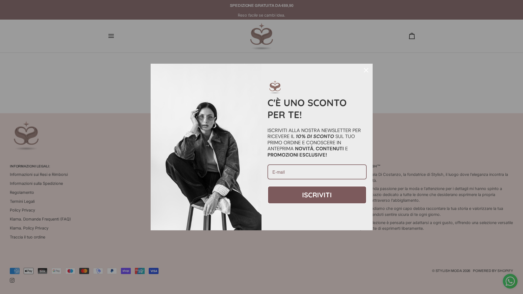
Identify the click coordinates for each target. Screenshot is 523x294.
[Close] (366, 70)
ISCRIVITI (317, 195)
